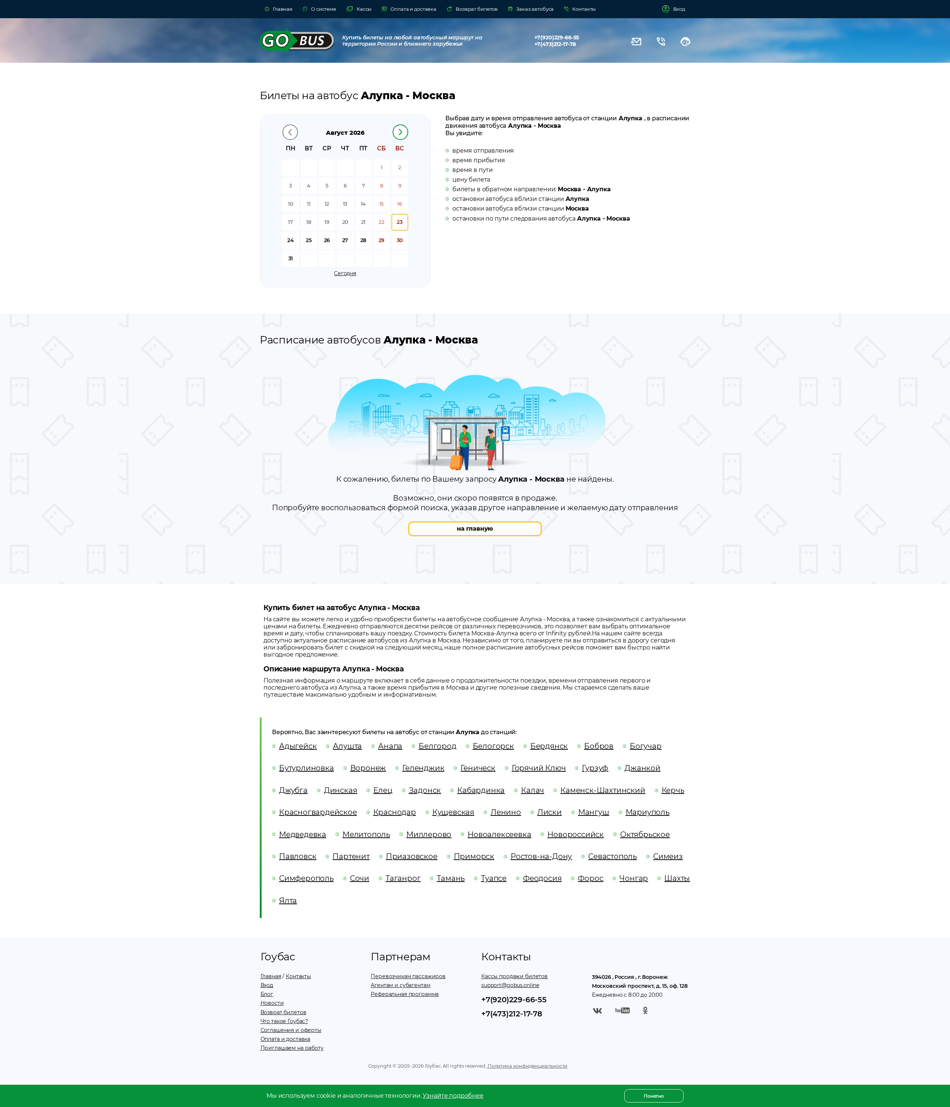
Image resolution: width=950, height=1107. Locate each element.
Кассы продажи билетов (514, 976)
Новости (272, 1003)
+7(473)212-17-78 (555, 44)
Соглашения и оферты (291, 1030)
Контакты (298, 976)
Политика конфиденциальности (527, 1066)
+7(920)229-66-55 (556, 37)
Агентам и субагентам (400, 985)
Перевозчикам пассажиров (408, 976)
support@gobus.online (510, 985)
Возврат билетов (284, 1012)
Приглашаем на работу (292, 1048)
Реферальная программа (405, 994)
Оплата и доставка (286, 1039)
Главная (271, 976)
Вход (267, 985)
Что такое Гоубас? (284, 1021)
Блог (267, 994)
